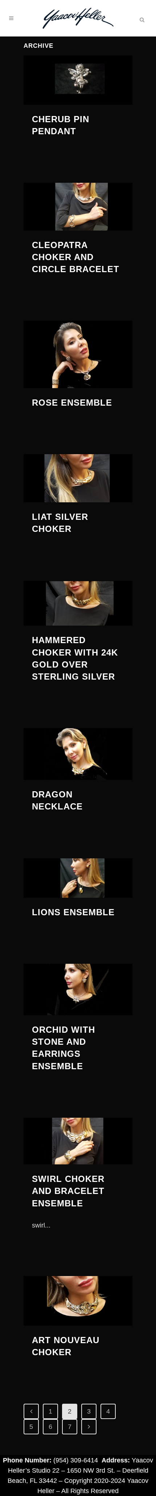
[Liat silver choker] (78, 478)
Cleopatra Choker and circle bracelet (75, 257)
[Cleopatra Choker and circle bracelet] (78, 207)
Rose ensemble (72, 402)
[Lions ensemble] (78, 878)
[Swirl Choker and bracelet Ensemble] (78, 1141)
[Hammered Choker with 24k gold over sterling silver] (78, 603)
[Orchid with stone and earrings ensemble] (78, 989)
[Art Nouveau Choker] (78, 1301)
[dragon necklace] (78, 754)
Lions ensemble (73, 912)
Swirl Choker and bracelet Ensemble (68, 1191)
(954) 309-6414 (75, 1460)
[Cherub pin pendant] (78, 79)
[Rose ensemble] (78, 354)
